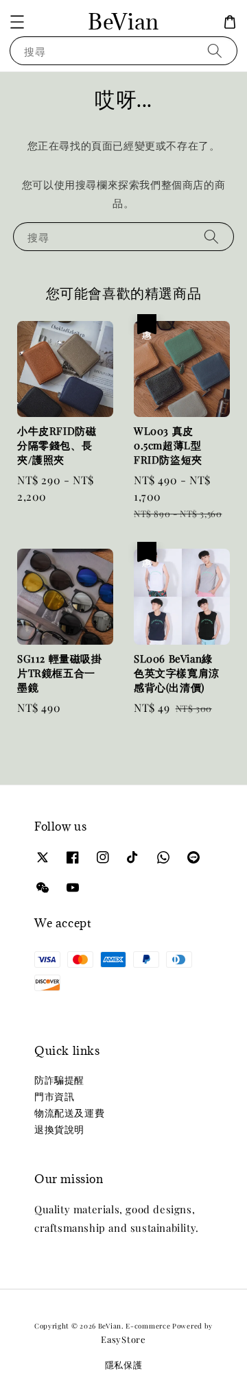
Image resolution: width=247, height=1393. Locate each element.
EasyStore (123, 1339)
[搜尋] (215, 50)
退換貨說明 (59, 1129)
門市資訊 (54, 1096)
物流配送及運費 (69, 1112)
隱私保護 (124, 1364)
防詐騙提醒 (59, 1079)
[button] (17, 22)
